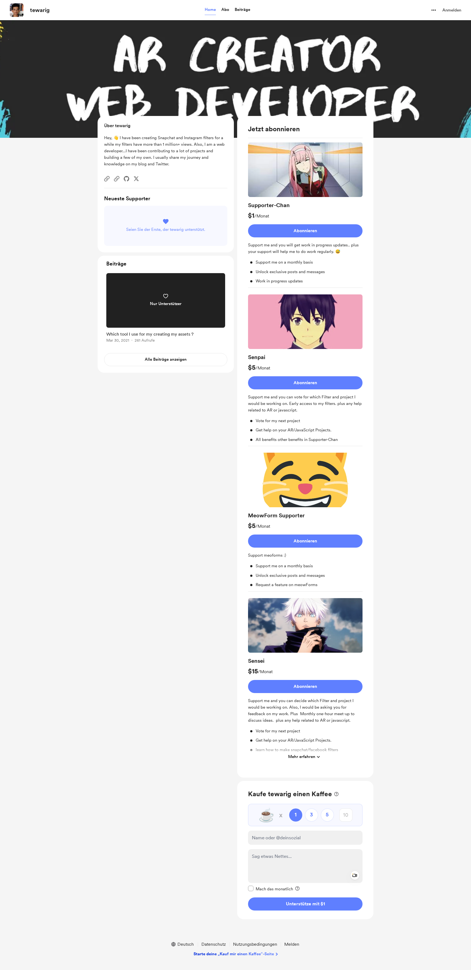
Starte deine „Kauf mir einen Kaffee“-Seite (234, 953)
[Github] (126, 178)
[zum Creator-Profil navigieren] (16, 10)
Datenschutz (213, 944)
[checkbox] (270, 888)
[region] (305, 447)
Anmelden (451, 10)
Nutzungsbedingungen (255, 944)
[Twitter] (136, 178)
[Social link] (107, 178)
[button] (210, 9)
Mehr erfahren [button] (301, 756)
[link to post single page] (165, 309)
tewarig (40, 10)
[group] (305, 215)
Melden (291, 944)
